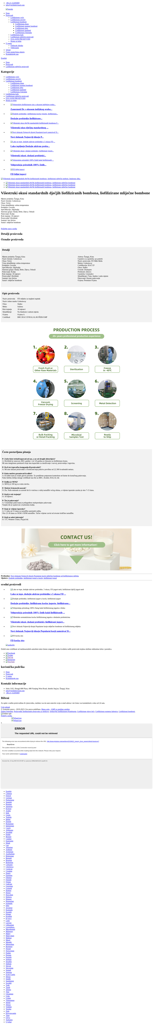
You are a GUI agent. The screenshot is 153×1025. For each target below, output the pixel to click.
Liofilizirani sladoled (23, 30)
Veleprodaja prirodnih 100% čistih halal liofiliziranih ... (38, 612)
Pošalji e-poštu (6, 716)
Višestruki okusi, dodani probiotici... (28, 155)
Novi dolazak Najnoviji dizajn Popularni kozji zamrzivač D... (41, 631)
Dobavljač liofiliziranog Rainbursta (63, 711)
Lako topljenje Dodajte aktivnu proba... (30, 146)
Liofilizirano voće (17, 18)
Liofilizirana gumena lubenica (106, 711)
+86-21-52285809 (12, 3)
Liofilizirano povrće (18, 20)
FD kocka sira (17, 640)
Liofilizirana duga (22, 24)
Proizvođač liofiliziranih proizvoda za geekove (31, 711)
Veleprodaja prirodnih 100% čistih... (28, 165)
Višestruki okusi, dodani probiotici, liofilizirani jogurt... (37, 622)
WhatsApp (17, 718)
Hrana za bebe (16, 41)
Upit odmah (5, 707)
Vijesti (8, 50)
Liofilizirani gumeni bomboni (26, 26)
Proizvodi (9, 15)
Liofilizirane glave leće (85, 711)
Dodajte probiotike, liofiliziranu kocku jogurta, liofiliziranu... (40, 603)
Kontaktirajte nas (12, 54)
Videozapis (15, 48)
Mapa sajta (45, 709)
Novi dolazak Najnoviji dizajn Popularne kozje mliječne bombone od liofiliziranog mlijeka (45, 576)
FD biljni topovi (18, 174)
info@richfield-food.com (15, 5)
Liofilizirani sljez (21, 28)
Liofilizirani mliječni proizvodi (22, 37)
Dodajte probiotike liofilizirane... (26, 118)
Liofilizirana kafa (17, 35)
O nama (9, 43)
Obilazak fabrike (17, 46)
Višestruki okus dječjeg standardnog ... (29, 127)
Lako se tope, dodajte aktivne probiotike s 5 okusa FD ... (38, 594)
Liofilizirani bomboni (19, 22)
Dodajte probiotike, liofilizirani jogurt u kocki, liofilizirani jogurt (33, 578)
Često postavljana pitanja (15, 52)
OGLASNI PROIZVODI (20, 39)
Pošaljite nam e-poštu (9, 229)
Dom (8, 13)
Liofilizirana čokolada (23, 33)
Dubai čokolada (7, 711)
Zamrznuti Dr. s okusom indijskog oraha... (31, 109)
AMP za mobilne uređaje (60, 709)
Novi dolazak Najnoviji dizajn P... (27, 137)
